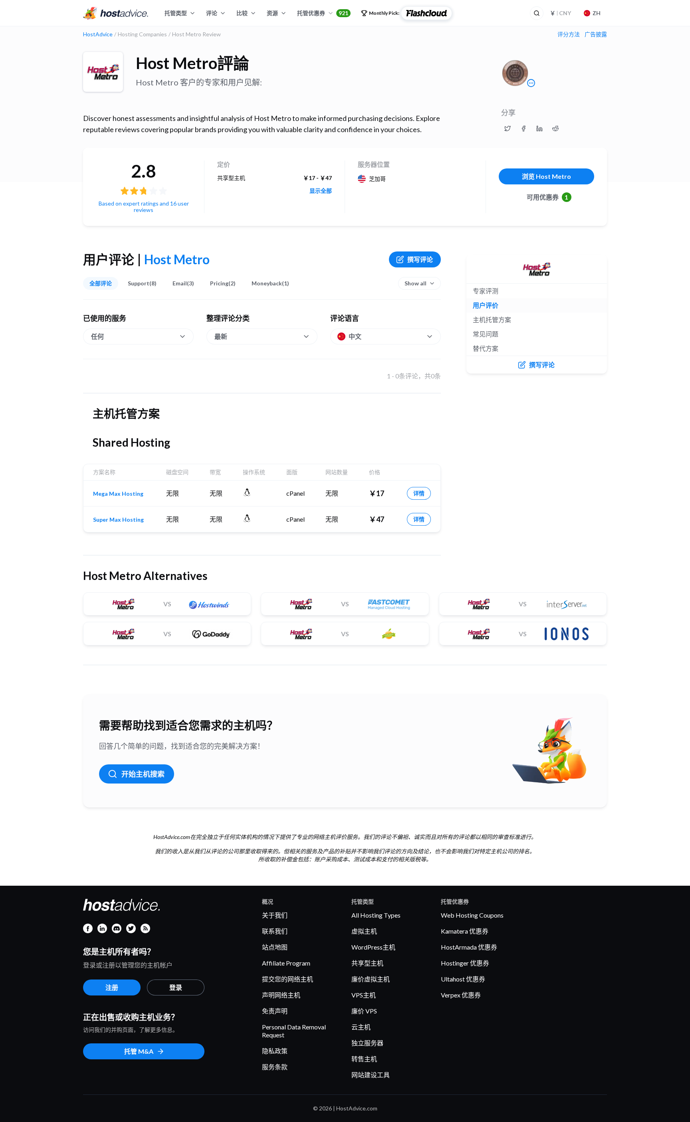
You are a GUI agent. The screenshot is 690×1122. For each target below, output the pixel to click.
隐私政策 (275, 1051)
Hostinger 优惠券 (465, 963)
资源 (272, 13)
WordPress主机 (373, 947)
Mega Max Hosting (118, 494)
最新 (220, 336)
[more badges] (531, 83)
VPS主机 (363, 995)
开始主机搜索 (143, 774)
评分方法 (568, 34)
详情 (418, 493)
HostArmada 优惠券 (469, 947)
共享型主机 (367, 963)
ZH (597, 13)
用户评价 (485, 305)
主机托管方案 (492, 319)
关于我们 (275, 915)
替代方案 (485, 348)
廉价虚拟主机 (370, 979)
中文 (355, 336)
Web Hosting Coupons (472, 915)
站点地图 (275, 947)
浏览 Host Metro (546, 176)
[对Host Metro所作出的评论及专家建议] (507, 128)
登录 (175, 987)
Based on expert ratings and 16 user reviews (144, 206)
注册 (111, 987)
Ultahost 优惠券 (463, 979)
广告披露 (596, 34)
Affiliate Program (286, 963)
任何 (97, 336)
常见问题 (485, 334)
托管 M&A (138, 1051)
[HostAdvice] (116, 13)
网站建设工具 (370, 1074)
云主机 (361, 1027)
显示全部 (320, 191)
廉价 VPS (364, 1011)
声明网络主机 (281, 995)
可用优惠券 (548, 197)
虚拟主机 (364, 931)
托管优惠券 (322, 13)
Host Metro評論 (192, 63)
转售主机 (364, 1059)
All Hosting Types (376, 915)
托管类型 (176, 13)
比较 (242, 13)
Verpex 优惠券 (461, 995)
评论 (211, 13)
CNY (560, 13)
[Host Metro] (103, 72)
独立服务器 (367, 1043)
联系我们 (275, 931)
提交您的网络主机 (287, 979)
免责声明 (275, 1011)
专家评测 (485, 291)
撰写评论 (420, 259)
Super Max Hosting (118, 519)
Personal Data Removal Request (294, 1031)
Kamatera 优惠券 (464, 931)
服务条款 (275, 1067)
